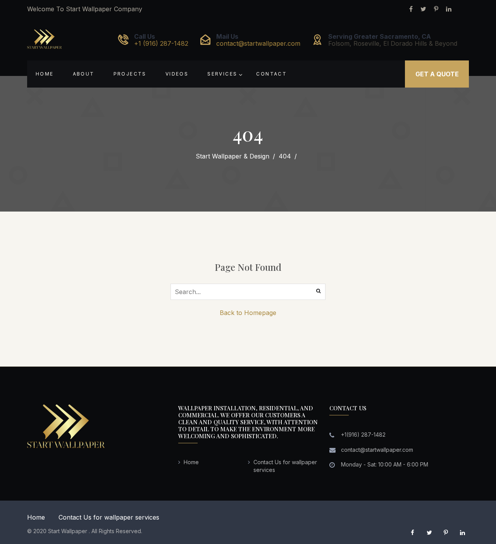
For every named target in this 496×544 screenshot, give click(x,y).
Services (222, 74)
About (84, 74)
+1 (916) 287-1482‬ (161, 43)
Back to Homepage (248, 313)
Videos (176, 74)
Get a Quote (437, 74)
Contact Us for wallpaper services (109, 517)
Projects (130, 74)
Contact (271, 74)
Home (45, 74)
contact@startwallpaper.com (258, 43)
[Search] (319, 291)
